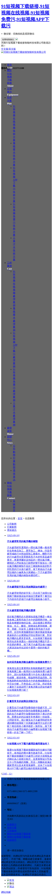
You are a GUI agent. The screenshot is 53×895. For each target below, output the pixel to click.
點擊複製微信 (8, 39)
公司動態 (11, 524)
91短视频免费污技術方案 (14, 219)
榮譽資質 (10, 431)
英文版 (12, 49)
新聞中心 (10, 440)
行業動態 (11, 527)
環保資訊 (11, 530)
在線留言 (11, 840)
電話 (11, 886)
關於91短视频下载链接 (19, 834)
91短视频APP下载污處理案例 (15, 350)
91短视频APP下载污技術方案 (15, 184)
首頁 (20, 518)
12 (10, 773)
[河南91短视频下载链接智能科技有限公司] (23, 52)
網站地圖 (6, 892)
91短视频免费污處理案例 (14, 384)
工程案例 (9, 265)
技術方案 (9, 100)
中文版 (4, 49)
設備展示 (11, 824)
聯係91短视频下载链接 (19, 837)
